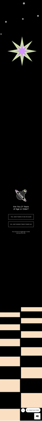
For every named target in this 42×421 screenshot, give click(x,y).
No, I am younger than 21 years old (21, 224)
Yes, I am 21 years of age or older (21, 217)
